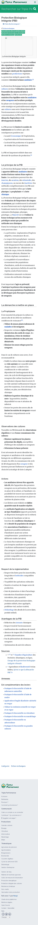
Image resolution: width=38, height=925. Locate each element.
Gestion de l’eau (6, 872)
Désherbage (9, 610)
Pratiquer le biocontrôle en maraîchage (20, 716)
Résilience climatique (8, 34)
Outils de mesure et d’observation (12, 877)
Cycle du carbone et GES (9, 861)
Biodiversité (18, 34)
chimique (5, 194)
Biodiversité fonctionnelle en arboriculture (13, 32)
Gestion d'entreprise (7, 867)
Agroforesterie (6, 850)
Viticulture (4, 831)
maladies (8, 327)
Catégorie (5, 766)
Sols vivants (5, 889)
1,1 (13, 654)
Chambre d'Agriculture (24, 655)
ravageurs (10, 100)
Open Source (5, 905)
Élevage (3, 828)
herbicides (19, 576)
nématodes (26, 180)
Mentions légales (6, 902)
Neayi (15, 896)
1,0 (10, 654)
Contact (3, 908)
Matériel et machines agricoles (11, 875)
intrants (19, 623)
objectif (16, 215)
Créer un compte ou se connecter (12, 812)
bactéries (28, 183)
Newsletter (11, 908)
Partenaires (4, 799)
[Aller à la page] (35, 9)
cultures (4, 89)
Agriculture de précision (9, 847)
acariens (15, 180)
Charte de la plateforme (8, 899)
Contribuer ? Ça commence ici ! (11, 815)
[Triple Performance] (14, 2)
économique (16, 136)
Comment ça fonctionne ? (9, 805)
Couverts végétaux (7, 858)
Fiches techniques (8, 28)
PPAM (3, 840)
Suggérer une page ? (9, 818)
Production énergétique (8, 880)
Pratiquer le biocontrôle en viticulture (19, 713)
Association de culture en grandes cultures (13, 30)
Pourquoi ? (4, 802)
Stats (2, 911)
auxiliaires (32, 98)
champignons (7, 183)
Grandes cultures (6, 825)
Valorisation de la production (10, 892)
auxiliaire (28, 80)
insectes (4, 180)
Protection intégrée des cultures (11, 883)
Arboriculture (5, 834)
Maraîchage (5, 837)
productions (17, 74)
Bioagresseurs (5, 853)
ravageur (24, 464)
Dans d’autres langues (12, 24)
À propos (4, 796)
